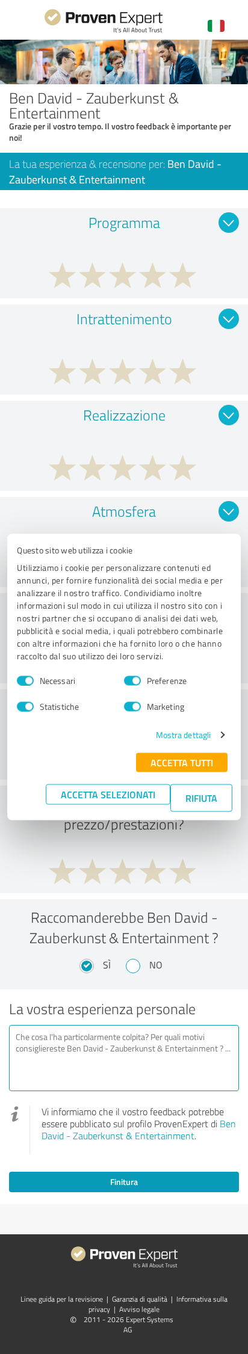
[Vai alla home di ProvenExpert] (104, 31)
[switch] (132, 680)
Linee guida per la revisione (61, 1299)
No (156, 964)
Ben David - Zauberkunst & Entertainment (139, 1129)
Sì (107, 964)
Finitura (124, 1181)
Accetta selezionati (108, 794)
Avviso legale (139, 1309)
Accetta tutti (181, 762)
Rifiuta (201, 798)
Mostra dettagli (183, 734)
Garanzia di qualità (139, 1299)
